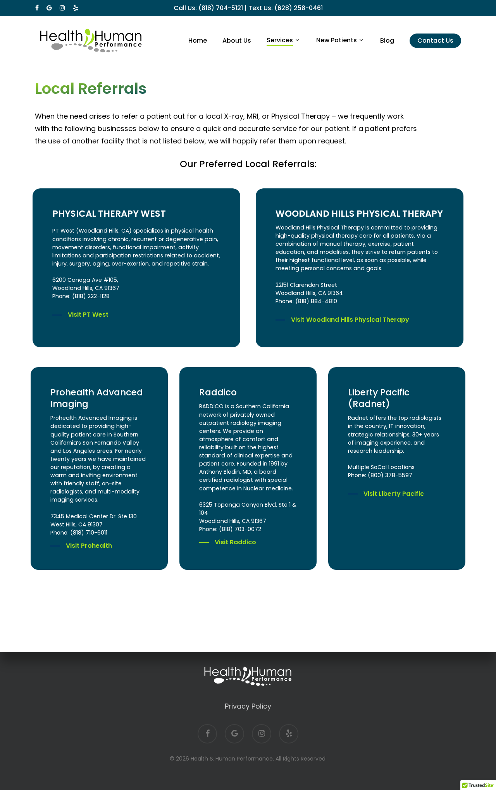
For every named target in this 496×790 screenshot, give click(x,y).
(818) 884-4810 (316, 301)
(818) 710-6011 (88, 532)
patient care (216, 463)
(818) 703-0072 (240, 529)
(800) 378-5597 (390, 475)
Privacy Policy (248, 706)
